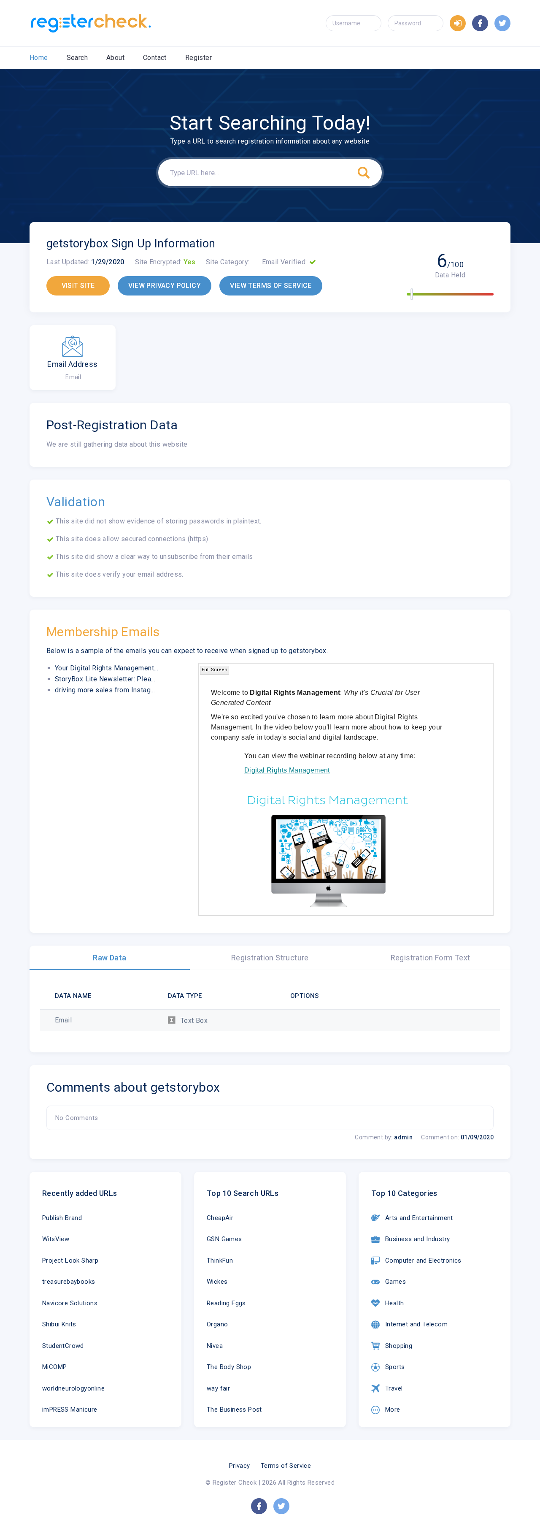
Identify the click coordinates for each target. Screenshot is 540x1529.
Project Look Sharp (70, 1260)
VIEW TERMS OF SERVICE (270, 286)
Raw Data (109, 957)
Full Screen (214, 669)
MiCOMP (54, 1367)
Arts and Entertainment (419, 1218)
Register (198, 58)
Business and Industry (417, 1239)
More (392, 1409)
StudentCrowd (63, 1346)
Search (77, 58)
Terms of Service (286, 1465)
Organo (217, 1324)
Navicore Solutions (69, 1303)
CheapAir (220, 1218)
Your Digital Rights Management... (106, 668)
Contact (155, 58)
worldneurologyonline (73, 1388)
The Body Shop (229, 1367)
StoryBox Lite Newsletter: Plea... (105, 679)
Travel (393, 1388)
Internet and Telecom (416, 1324)
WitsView (55, 1239)
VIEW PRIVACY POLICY (164, 286)
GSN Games (224, 1239)
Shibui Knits (59, 1324)
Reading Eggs (226, 1303)
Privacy (239, 1465)
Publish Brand (62, 1218)
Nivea (215, 1346)
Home (39, 58)
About (115, 58)
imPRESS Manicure (69, 1409)
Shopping (398, 1346)
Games (395, 1281)
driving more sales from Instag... (105, 690)
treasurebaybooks (68, 1281)
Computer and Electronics (423, 1260)
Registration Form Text (430, 957)
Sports (395, 1367)
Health (394, 1303)
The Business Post (234, 1409)
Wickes (217, 1281)
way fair (218, 1388)
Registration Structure (270, 957)
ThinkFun (220, 1260)
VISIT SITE (78, 286)
